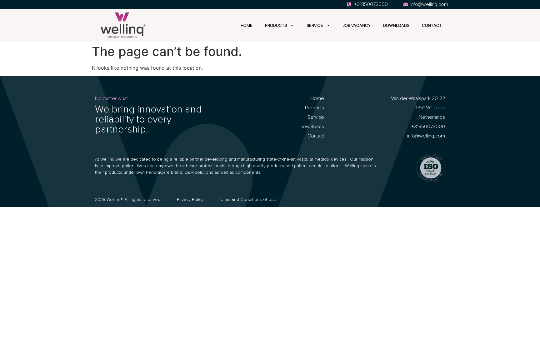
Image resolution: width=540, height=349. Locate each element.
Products (276, 25)
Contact (432, 25)
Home (246, 25)
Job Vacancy (357, 25)
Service (315, 25)
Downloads (396, 25)
